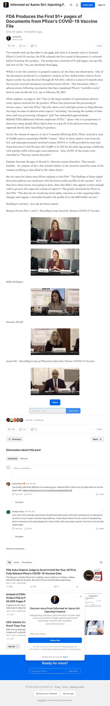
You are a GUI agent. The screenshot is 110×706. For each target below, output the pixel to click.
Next (95, 439)
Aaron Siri (17, 37)
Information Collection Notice (54, 649)
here (54, 65)
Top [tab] (9, 562)
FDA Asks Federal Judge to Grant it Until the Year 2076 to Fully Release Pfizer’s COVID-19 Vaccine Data (41, 571)
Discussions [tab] (27, 562)
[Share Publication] (77, 5)
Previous (16, 439)
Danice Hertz (18, 511)
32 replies (19, 502)
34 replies (19, 536)
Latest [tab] (16, 562)
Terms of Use (68, 646)
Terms (65, 687)
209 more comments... (15, 549)
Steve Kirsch (17, 483)
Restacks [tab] (24, 458)
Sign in (101, 5)
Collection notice (76, 687)
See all (11, 646)
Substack (42, 700)
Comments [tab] (12, 458)
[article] (55, 578)
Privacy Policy (75, 649)
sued (50, 53)
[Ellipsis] (102, 483)
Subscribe (88, 5)
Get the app (68, 693)
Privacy (57, 687)
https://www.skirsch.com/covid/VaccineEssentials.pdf (47, 490)
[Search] (71, 5)
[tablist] (17, 458)
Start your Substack (48, 693)
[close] (81, 596)
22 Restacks (39, 420)
